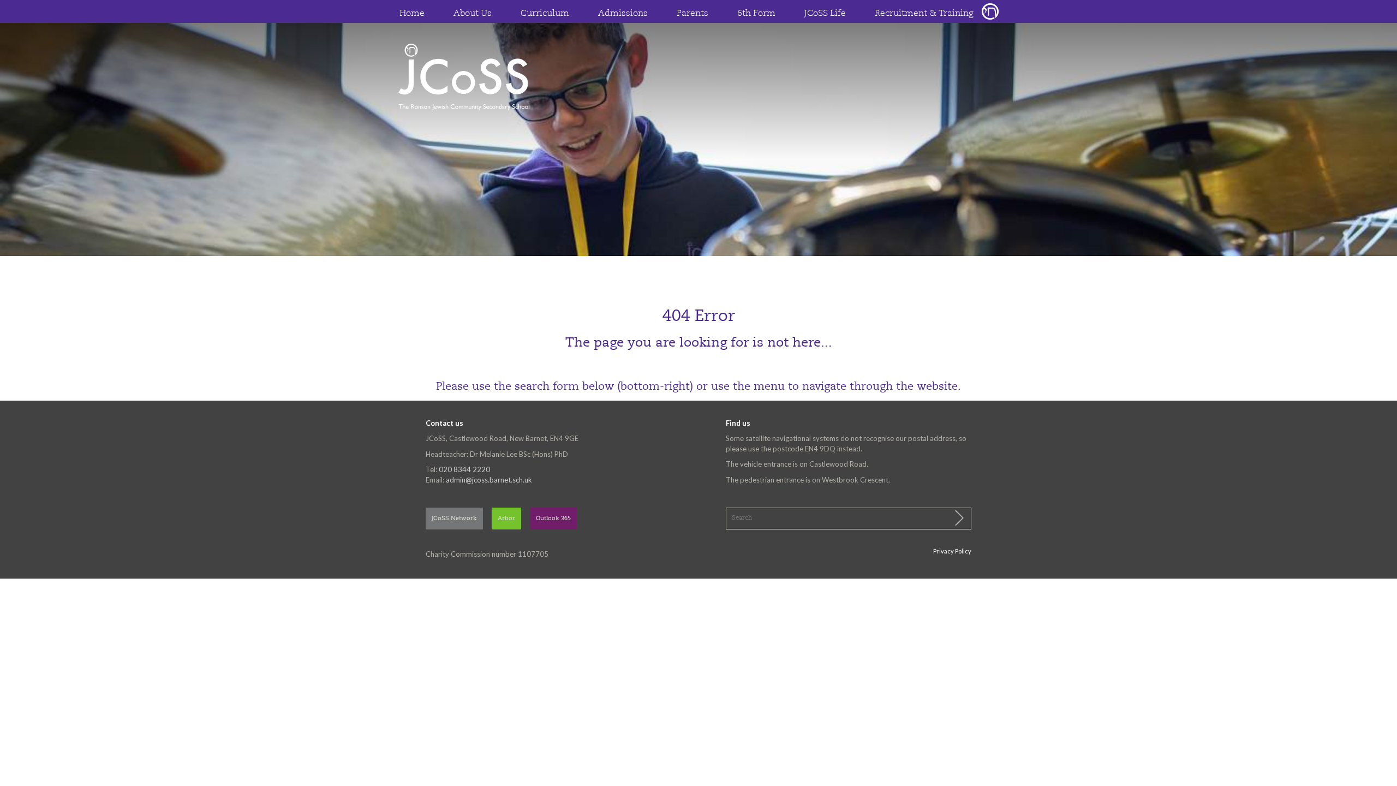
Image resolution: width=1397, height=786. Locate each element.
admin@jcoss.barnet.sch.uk (489, 479)
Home (412, 13)
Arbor (506, 519)
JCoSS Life (825, 13)
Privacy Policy (952, 551)
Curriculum (545, 13)
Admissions (623, 13)
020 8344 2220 (464, 469)
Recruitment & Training (924, 13)
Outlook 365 (553, 519)
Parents (692, 13)
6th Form (756, 13)
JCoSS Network (454, 519)
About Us (472, 13)
